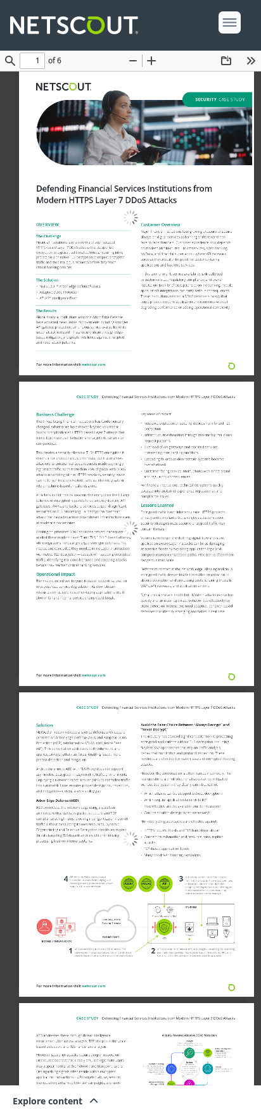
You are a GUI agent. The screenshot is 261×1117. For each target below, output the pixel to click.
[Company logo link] (78, 25)
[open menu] (230, 22)
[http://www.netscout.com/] (63, 86)
